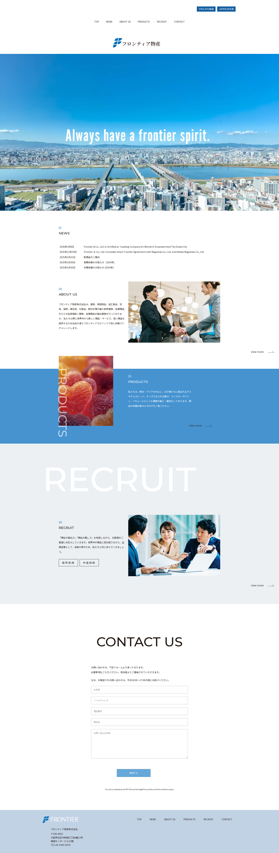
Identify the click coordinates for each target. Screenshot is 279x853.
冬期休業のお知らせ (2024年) (99, 267)
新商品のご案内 (92, 257)
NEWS (109, 21)
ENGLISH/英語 (206, 8)
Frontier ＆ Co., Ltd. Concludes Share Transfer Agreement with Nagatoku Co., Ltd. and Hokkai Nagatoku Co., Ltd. (144, 251)
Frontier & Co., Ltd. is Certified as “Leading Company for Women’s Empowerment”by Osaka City (135, 246)
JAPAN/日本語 (226, 8)
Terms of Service (163, 789)
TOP (96, 21)
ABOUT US (125, 21)
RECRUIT (162, 21)
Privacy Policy (148, 789)
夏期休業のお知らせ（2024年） (100, 262)
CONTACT (179, 21)
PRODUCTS (144, 21)
